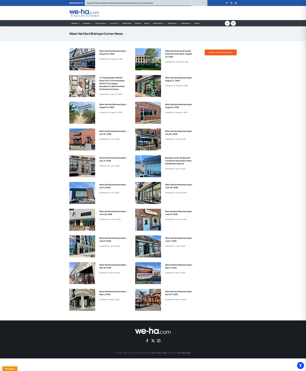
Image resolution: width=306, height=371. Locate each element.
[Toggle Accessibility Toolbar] (300, 365)
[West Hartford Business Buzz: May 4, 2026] (82, 290)
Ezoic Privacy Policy (159, 353)
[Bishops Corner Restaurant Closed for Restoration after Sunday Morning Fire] (148, 157)
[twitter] (231, 3)
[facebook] (227, 3)
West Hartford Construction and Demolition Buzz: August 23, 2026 (178, 54)
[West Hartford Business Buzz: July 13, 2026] (82, 157)
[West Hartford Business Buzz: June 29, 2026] (148, 183)
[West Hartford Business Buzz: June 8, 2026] (82, 237)
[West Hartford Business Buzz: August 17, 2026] (148, 76)
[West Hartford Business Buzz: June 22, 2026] (82, 210)
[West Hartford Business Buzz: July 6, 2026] (82, 183)
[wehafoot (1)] (153, 328)
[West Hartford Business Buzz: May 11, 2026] (148, 264)
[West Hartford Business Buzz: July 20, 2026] (148, 130)
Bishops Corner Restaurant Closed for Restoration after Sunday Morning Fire (178, 161)
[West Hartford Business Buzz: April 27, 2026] (148, 290)
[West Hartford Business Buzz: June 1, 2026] (148, 237)
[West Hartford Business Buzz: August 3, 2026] (148, 103)
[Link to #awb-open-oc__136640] (233, 23)
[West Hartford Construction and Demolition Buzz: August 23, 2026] (148, 50)
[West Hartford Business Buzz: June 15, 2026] (148, 210)
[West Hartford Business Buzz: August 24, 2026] (82, 50)
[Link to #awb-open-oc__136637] (227, 23)
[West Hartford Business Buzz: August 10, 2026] (82, 103)
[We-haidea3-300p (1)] (84, 10)
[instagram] (236, 3)
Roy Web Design (184, 353)
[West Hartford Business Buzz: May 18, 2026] (82, 264)
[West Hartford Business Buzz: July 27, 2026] (82, 130)
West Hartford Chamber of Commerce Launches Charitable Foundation (124, 3)
